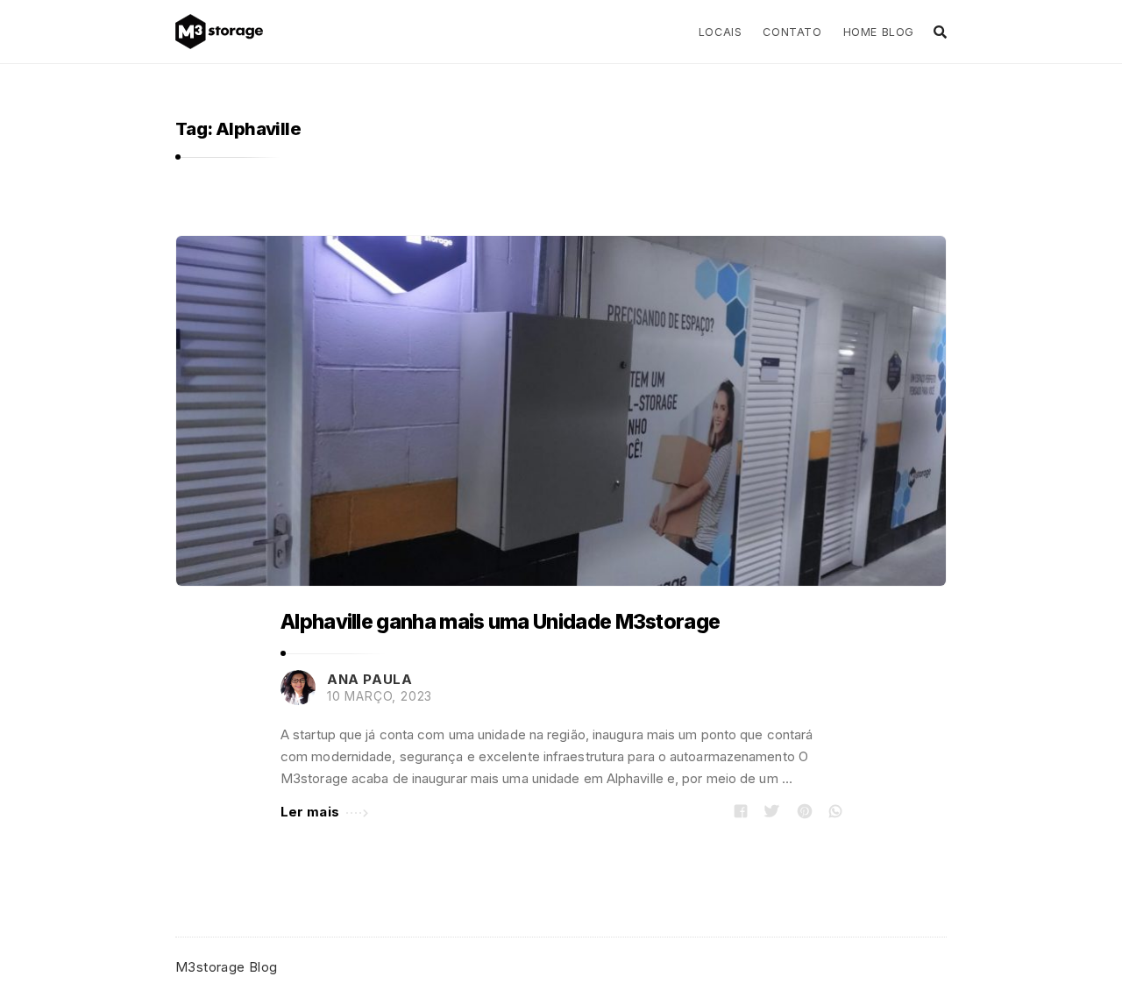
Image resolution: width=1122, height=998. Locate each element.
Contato (792, 32)
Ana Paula (369, 679)
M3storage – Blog (225, 31)
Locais (720, 32)
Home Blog (878, 32)
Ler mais (309, 811)
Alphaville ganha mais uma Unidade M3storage (500, 621)
